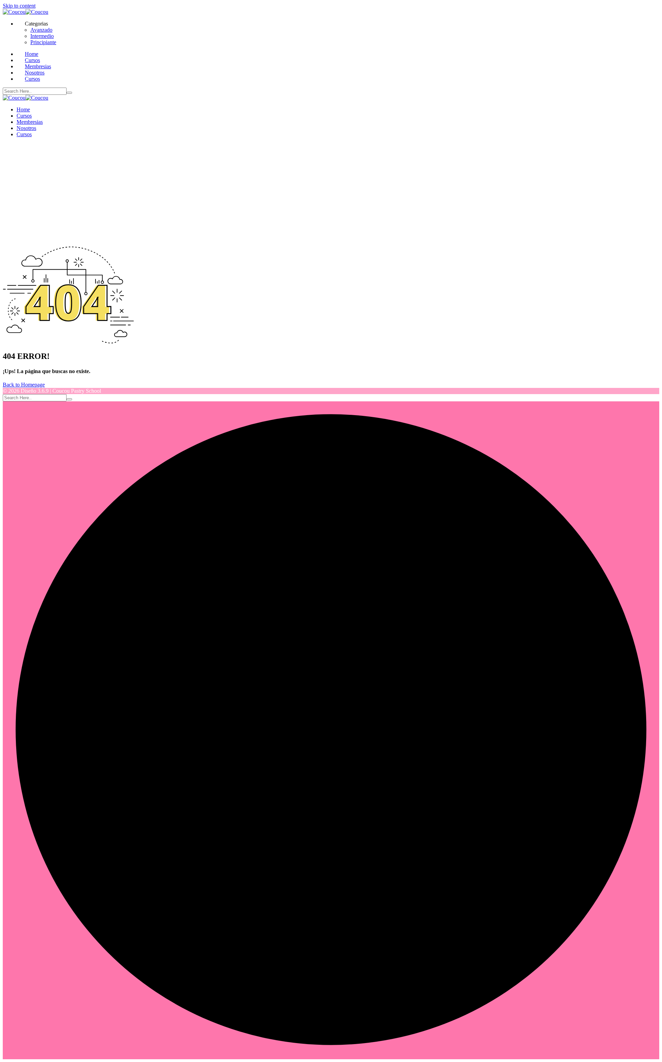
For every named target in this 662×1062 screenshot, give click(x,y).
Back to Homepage (24, 385)
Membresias (38, 66)
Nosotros (34, 73)
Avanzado (41, 30)
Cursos (32, 60)
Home (31, 54)
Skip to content (19, 6)
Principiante (43, 42)
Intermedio (42, 36)
